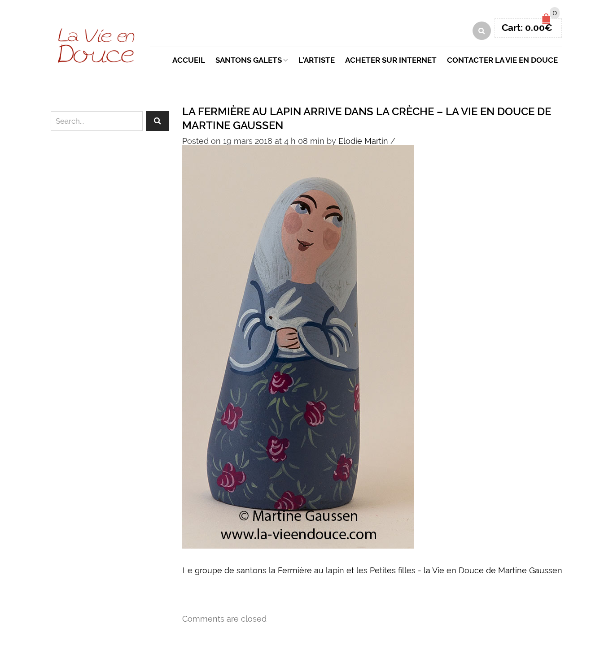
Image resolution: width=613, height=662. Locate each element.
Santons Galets (248, 60)
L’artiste (316, 60)
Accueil (188, 60)
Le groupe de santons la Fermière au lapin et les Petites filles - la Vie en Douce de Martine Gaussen (372, 570)
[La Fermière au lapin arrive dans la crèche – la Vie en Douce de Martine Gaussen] (298, 345)
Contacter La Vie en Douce (502, 60)
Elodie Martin (363, 141)
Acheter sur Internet (391, 60)
